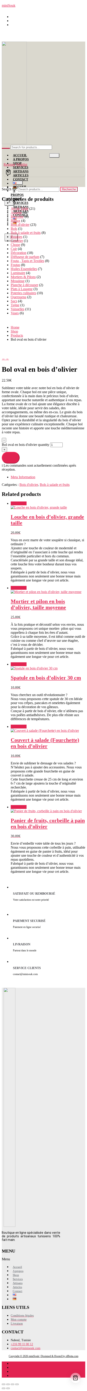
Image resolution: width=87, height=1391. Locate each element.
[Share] (12, 1384)
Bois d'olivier (20, 225)
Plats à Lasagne (22, 289)
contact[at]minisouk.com (30, 25)
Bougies (16, 237)
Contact (20, 179)
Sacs (14, 301)
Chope (15, 245)
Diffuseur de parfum (25, 257)
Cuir (14, 249)
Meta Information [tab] (23, 477)
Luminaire (18, 273)
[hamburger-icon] (54, 155)
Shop (16, 1275)
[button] (23, 1259)
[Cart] (44, 172)
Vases (15, 313)
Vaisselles (17, 309)
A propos (17, 193)
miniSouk (8, 5)
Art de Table (19, 208)
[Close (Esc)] (17, 1384)
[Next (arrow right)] (8, 1388)
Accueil (20, 155)
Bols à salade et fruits (26, 233)
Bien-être (17, 216)
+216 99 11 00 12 (25, 21)
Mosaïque (18, 281)
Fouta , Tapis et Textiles (27, 261)
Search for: (9, 189)
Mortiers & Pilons (23, 277)
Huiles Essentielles (24, 269)
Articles (17, 1287)
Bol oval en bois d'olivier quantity (26, 445)
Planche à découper (24, 285)
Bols (14, 229)
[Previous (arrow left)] (3, 1388)
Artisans (18, 1283)
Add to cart (11, 457)
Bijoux (15, 220)
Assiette (16, 212)
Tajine (15, 305)
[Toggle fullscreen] (8, 1384)
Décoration (18, 253)
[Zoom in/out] (3, 1384)
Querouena (18, 297)
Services (20, 203)
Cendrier (17, 241)
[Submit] (6, 148)
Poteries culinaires (23, 293)
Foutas (15, 265)
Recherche (69, 189)
